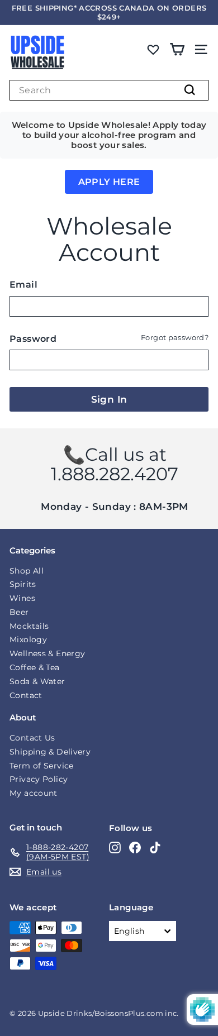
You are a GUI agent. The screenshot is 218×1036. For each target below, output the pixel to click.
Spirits (23, 584)
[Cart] (177, 49)
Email (23, 284)
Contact (26, 695)
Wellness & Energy (47, 653)
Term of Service (42, 766)
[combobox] (109, 90)
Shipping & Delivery (50, 752)
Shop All (27, 571)
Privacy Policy (39, 779)
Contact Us (32, 738)
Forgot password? (174, 337)
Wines (22, 598)
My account (34, 793)
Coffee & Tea (35, 667)
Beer (19, 612)
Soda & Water (37, 681)
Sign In (109, 399)
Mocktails (29, 626)
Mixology (28, 639)
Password (33, 338)
